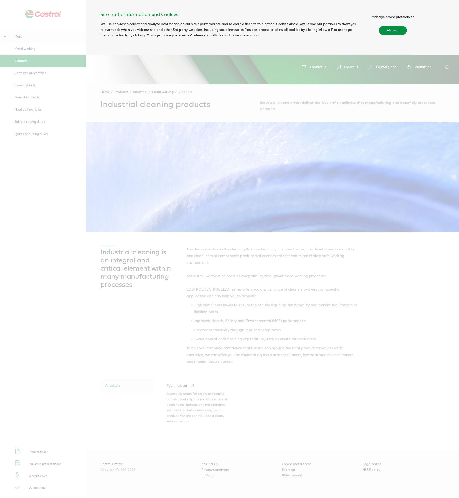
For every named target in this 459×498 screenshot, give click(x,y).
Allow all (393, 30)
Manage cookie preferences (393, 17)
